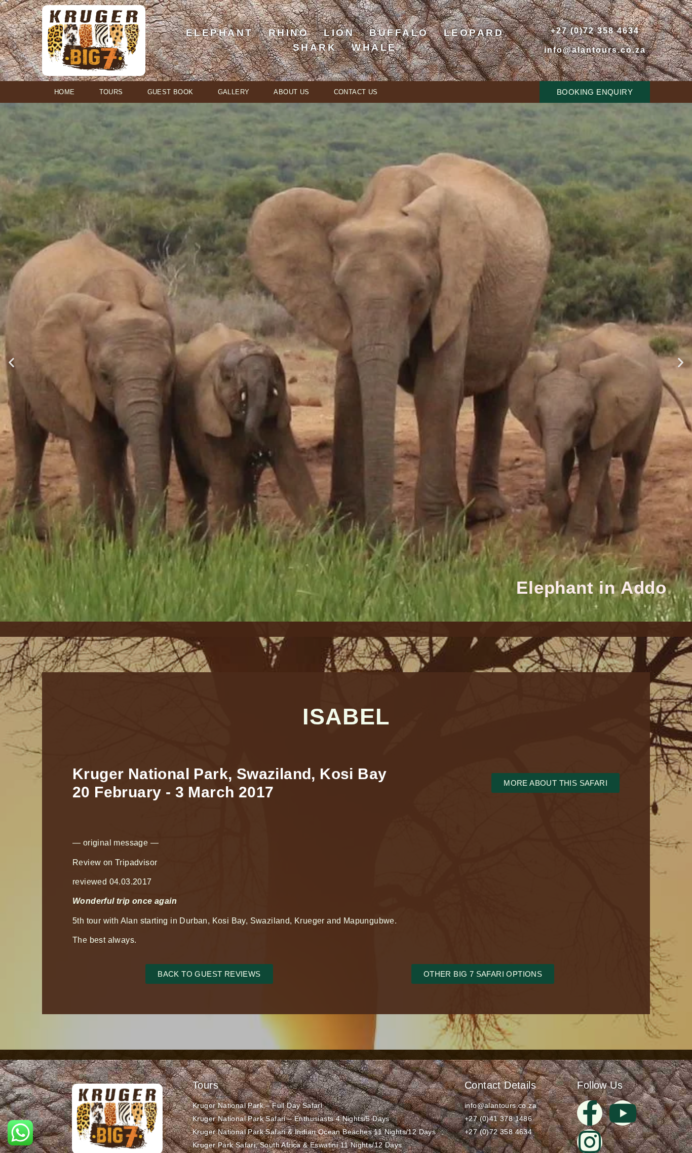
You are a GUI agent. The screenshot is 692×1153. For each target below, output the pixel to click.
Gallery (234, 92)
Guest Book (170, 92)
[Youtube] (622, 1113)
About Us (291, 92)
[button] (11, 362)
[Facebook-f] (589, 1113)
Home (64, 92)
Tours (111, 92)
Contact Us (356, 92)
